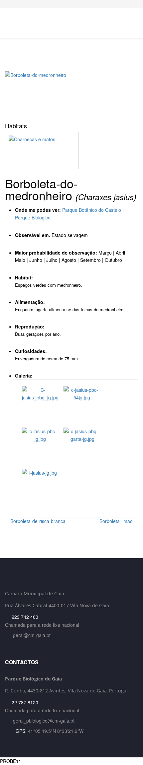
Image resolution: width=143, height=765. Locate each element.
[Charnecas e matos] (71, 150)
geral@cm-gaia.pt (32, 635)
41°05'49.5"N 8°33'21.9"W (55, 731)
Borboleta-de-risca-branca (37, 521)
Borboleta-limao (116, 521)
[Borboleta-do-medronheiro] (71, 94)
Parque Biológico (33, 217)
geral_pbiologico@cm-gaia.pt (43, 720)
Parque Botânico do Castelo (91, 209)
